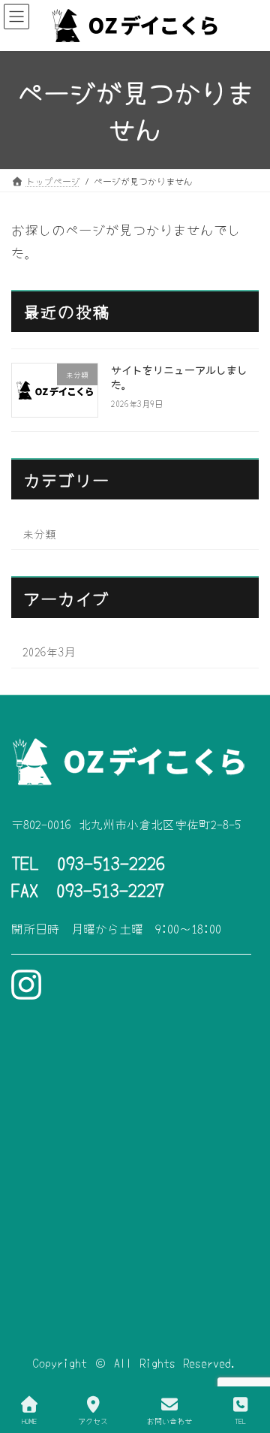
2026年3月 (48, 651)
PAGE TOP (245, 1364)
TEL (240, 1420)
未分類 (39, 532)
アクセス (93, 1420)
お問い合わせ (169, 1420)
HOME (29, 1420)
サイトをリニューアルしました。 (179, 376)
